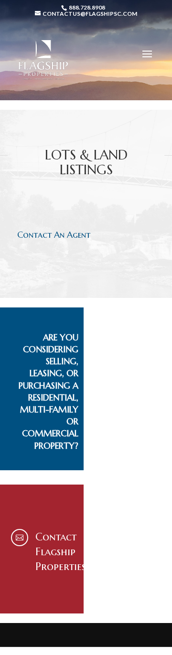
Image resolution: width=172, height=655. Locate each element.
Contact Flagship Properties (60, 551)
